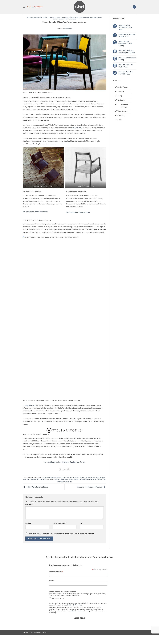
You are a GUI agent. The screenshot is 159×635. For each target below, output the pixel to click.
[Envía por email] (64, 469)
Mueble (77, 17)
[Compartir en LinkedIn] (68, 469)
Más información (76, 611)
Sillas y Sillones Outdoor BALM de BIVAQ (125, 43)
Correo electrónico (59, 523)
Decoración (38, 17)
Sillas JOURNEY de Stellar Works (125, 66)
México (71, 17)
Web (81, 523)
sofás (55, 19)
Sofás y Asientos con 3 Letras (37, 487)
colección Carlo (30, 405)
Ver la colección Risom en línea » (78, 212)
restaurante (68, 481)
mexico (71, 479)
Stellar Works (63, 19)
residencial (60, 481)
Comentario (29, 504)
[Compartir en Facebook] (60, 469)
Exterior (51, 17)
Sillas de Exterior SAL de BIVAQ (127, 59)
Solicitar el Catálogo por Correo (73, 462)
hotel (66, 479)
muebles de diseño (95, 479)
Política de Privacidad (74, 605)
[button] (24, 7)
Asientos (30, 17)
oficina (103, 479)
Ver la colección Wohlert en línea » (35, 212)
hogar (62, 479)
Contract (57, 479)
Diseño (45, 17)
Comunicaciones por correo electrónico (62, 592)
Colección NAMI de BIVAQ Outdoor (125, 73)
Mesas (66, 17)
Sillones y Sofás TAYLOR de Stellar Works (125, 27)
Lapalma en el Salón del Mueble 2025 (127, 35)
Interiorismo (59, 17)
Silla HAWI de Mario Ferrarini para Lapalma (126, 52)
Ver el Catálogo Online (52, 462)
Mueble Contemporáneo (88, 17)
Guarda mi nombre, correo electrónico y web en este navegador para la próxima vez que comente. (61, 533)
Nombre (28, 523)
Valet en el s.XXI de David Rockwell (90, 487)
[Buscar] (134, 7)
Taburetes (72, 19)
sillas (100, 17)
